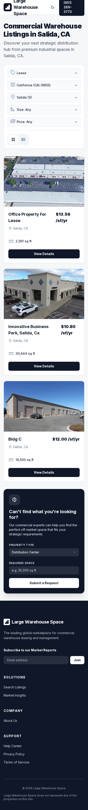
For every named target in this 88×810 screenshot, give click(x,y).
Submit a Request (44, 583)
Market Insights (15, 695)
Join (77, 660)
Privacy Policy (14, 754)
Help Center (13, 746)
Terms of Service (16, 762)
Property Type (21, 545)
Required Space (21, 563)
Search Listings (15, 687)
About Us (10, 721)
